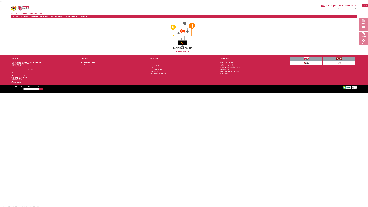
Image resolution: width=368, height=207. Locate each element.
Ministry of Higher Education (226, 62)
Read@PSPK (85, 16)
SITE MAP (347, 5)
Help (39, 86)
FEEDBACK (354, 5)
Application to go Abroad (156, 69)
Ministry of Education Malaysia (88, 64)
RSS (29, 86)
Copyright (23, 86)
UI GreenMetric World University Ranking (230, 67)
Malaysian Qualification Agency (227, 64)
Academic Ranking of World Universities (229, 71)
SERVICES (34, 16)
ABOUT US (15, 16)
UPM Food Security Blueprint (88, 62)
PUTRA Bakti (25, 16)
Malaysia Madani (224, 73)
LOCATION (340, 5)
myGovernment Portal (86, 66)
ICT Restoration (154, 64)
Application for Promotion (156, 66)
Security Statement (46, 86)
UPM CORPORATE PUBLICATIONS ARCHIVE (64, 16)
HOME (323, 5)
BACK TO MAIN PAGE (182, 51)
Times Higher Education (225, 69)
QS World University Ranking (227, 66)
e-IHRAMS (153, 67)
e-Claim (152, 62)
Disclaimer (33, 86)
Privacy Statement (15, 86)
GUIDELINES (44, 16)
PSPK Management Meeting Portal (158, 73)
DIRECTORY (329, 5)
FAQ (335, 5)
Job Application (154, 71)
